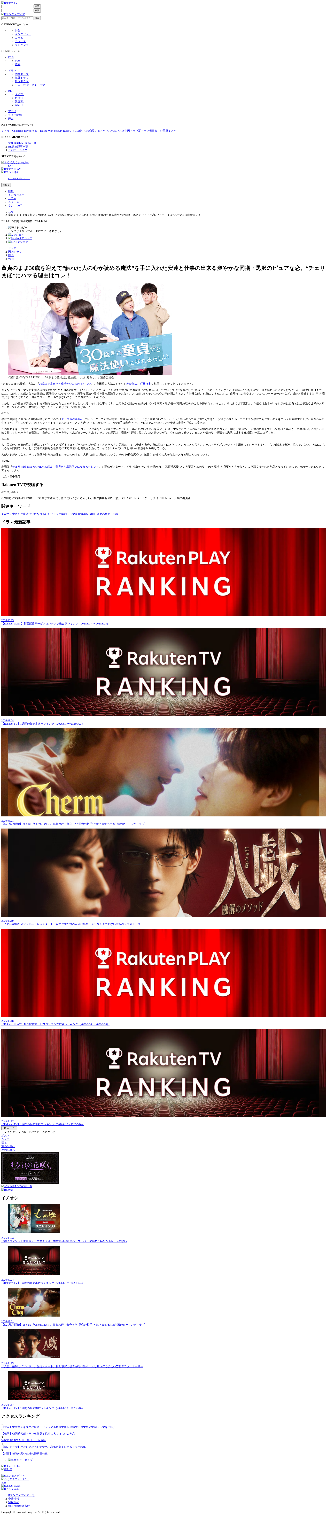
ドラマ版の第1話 (71, 419)
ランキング (22, 44)
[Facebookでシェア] (20, 238)
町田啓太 (145, 383)
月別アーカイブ (17, 150)
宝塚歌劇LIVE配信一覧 (22, 143)
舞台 (11, 118)
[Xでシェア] (16, 234)
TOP (10, 211)
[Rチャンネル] (10, 172)
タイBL (19, 94)
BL (10, 91)
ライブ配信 (15, 114)
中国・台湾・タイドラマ (30, 84)
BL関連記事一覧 (18, 146)
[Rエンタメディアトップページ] (13, 1475)
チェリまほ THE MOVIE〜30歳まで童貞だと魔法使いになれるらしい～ (55, 466)
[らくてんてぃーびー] (15, 162)
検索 (37, 6)
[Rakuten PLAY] (11, 168)
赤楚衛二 (131, 383)
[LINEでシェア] (18, 241)
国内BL (19, 105)
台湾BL (19, 97)
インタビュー (23, 34)
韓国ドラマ (22, 81)
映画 (11, 57)
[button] (17, 227)
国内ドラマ (22, 74)
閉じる (6, 184)
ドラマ (12, 70)
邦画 (17, 60)
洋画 (17, 64)
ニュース (20, 41)
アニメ (12, 111)
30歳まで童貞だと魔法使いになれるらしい (65, 383)
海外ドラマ (22, 77)
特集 (17, 30)
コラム (19, 37)
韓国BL (19, 101)
